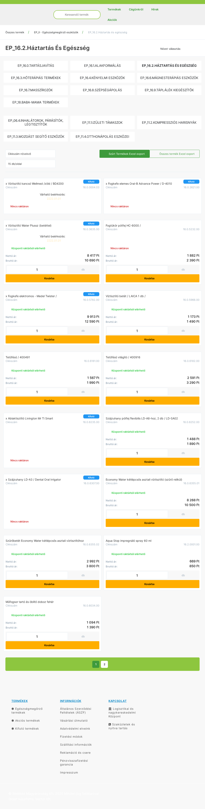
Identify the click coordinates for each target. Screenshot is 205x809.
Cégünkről (136, 9)
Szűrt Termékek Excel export (126, 153)
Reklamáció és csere (75, 752)
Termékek (114, 9)
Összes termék (14, 32)
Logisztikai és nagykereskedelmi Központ (122, 712)
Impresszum (69, 772)
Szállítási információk (76, 744)
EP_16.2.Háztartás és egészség (107, 32)
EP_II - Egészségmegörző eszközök (56, 32)
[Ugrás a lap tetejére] (193, 785)
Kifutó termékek (26, 728)
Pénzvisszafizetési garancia (74, 762)
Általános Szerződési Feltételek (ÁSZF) (75, 710)
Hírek (155, 9)
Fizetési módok (71, 736)
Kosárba (49, 278)
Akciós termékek (27, 720)
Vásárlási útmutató (74, 720)
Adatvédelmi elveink (75, 728)
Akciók (112, 19)
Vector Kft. (43, 799)
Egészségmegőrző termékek (27, 710)
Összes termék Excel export (177, 153)
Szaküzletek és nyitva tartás (122, 726)
